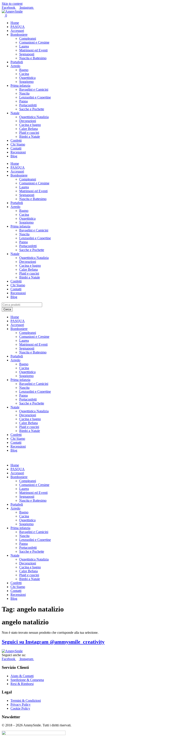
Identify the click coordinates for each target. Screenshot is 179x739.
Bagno (23, 70)
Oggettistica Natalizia (34, 117)
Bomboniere (19, 34)
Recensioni (18, 152)
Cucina (24, 74)
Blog (13, 156)
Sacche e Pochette (31, 109)
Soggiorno (26, 81)
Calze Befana (28, 129)
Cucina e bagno (30, 125)
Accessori (17, 30)
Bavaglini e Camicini (33, 89)
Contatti (15, 148)
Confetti (16, 140)
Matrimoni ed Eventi (33, 50)
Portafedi (16, 62)
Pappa (23, 101)
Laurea (24, 46)
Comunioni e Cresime (34, 42)
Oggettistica (27, 78)
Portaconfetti (28, 105)
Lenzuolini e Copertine (35, 97)
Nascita (24, 93)
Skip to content (12, 3)
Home (14, 23)
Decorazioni (27, 121)
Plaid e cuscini (29, 132)
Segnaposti (26, 54)
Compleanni (27, 38)
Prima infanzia (20, 85)
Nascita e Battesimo (32, 58)
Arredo (15, 66)
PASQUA (17, 27)
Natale (14, 113)
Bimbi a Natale (29, 136)
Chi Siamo (17, 144)
